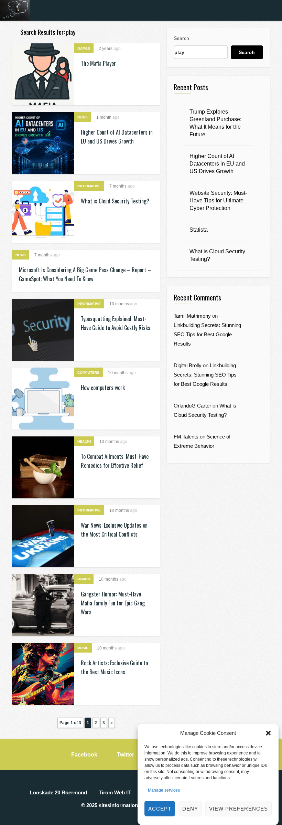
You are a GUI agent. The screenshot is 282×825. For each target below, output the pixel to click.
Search (181, 38)
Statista (198, 230)
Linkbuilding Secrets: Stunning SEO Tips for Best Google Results (207, 334)
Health (84, 441)
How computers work (103, 387)
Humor (83, 579)
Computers (88, 372)
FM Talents (186, 437)
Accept (159, 809)
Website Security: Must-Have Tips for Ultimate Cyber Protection (218, 200)
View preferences (238, 809)
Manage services (164, 790)
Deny (190, 809)
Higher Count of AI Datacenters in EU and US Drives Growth (217, 163)
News (82, 117)
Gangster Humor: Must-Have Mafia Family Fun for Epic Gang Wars (113, 603)
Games (83, 48)
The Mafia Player (98, 63)
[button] (268, 733)
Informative (89, 186)
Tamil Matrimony (192, 316)
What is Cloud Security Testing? (115, 201)
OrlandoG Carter (192, 406)
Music (82, 648)
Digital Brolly (188, 365)
